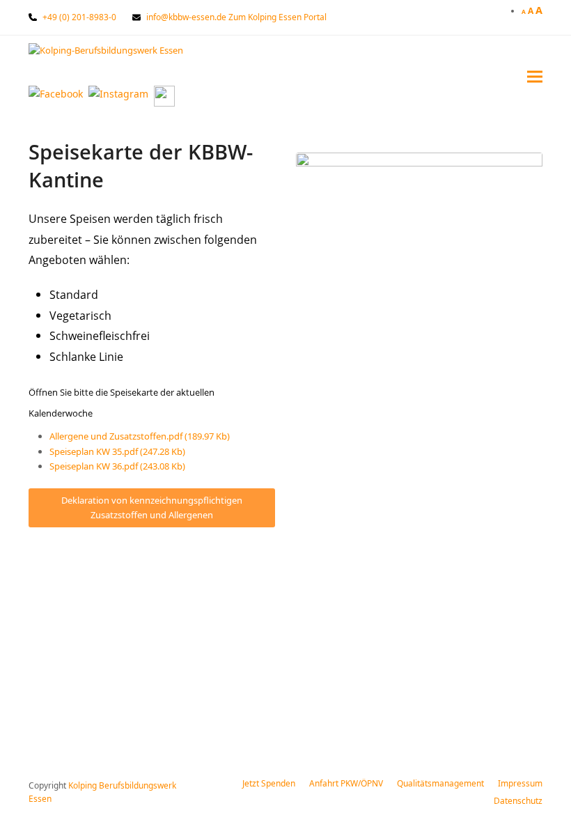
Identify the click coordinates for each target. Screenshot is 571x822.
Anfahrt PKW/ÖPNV (346, 783)
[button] (534, 76)
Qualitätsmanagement (440, 783)
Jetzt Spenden (268, 783)
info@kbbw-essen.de (186, 17)
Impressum (520, 783)
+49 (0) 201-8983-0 (79, 17)
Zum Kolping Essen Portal (277, 17)
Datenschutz (518, 801)
